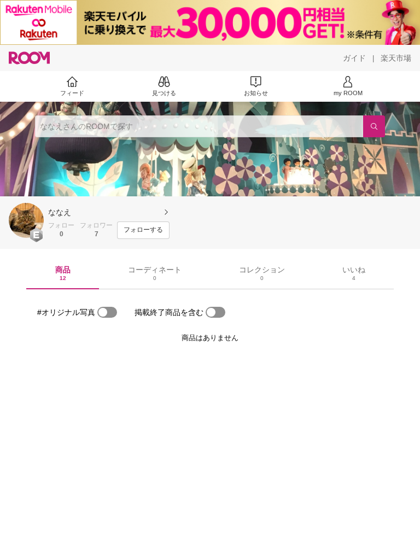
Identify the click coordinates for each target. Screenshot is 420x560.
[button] (26, 220)
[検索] (374, 126)
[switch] (107, 312)
